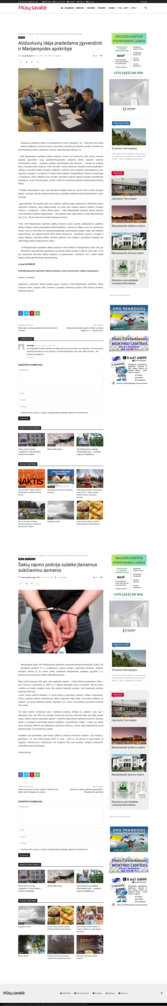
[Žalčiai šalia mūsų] (60, 439)
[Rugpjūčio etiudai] (60, 510)
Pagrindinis (22, 34)
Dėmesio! (31, 34)
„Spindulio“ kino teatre (124, 198)
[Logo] (14, 993)
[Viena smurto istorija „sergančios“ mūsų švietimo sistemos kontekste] (31, 439)
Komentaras (30, 357)
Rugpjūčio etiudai (53, 521)
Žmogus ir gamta (82, 445)
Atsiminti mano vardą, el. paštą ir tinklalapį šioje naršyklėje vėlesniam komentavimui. (54, 413)
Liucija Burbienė (27, 56)
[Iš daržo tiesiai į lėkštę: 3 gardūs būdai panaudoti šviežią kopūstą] (90, 510)
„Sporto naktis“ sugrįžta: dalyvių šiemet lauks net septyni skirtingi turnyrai (29, 492)
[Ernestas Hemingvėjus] (129, 136)
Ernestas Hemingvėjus (124, 148)
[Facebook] (20, 62)
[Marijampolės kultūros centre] (129, 214)
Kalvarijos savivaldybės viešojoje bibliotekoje (125, 282)
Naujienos (22, 445)
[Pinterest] (31, 62)
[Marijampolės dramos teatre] (129, 241)
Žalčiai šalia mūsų (54, 449)
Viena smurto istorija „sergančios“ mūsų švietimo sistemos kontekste (29, 451)
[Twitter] (26, 62)
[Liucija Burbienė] (19, 56)
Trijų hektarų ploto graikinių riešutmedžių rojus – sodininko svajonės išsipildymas (89, 451)
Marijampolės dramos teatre (128, 253)
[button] (146, 8)
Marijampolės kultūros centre (128, 225)
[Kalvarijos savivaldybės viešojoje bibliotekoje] (129, 268)
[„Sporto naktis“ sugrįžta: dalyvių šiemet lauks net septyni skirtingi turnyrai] (31, 478)
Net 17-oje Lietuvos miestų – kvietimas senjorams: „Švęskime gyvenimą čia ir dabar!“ (29, 524)
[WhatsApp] (37, 62)
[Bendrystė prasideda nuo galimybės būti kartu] (60, 478)
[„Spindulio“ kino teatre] (129, 187)
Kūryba (50, 518)
